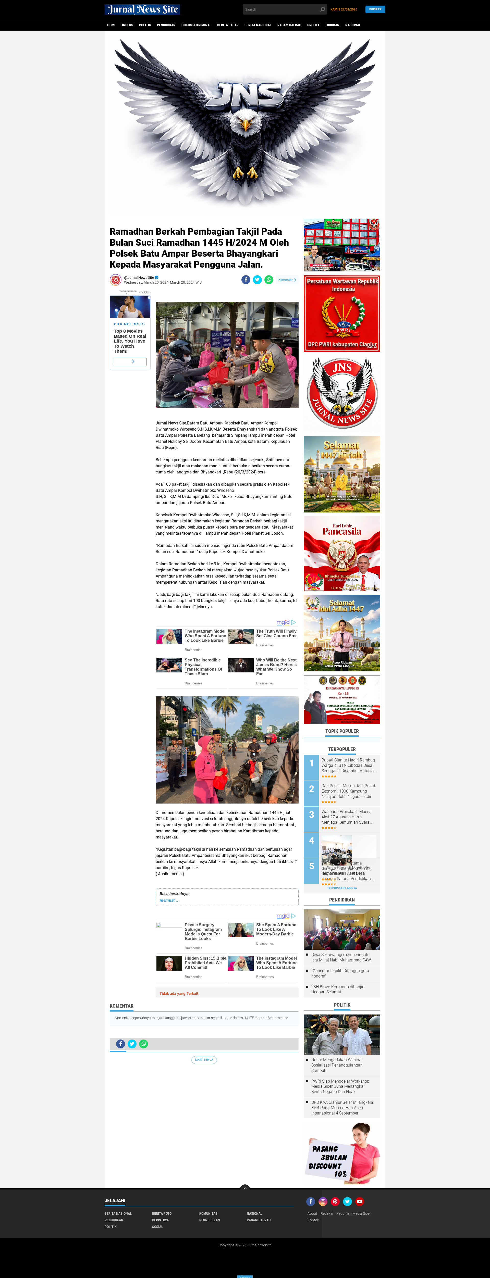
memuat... (169, 900)
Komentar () (287, 280)
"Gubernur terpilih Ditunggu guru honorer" (340, 973)
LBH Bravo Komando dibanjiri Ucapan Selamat (337, 989)
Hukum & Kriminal (196, 25)
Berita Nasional (258, 25)
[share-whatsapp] (268, 279)
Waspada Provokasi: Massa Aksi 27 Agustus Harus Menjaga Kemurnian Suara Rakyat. (347, 817)
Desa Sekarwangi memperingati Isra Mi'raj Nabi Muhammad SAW (341, 957)
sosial (157, 1227)
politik (145, 25)
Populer (375, 9)
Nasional (353, 25)
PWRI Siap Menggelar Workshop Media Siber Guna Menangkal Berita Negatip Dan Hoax (340, 1086)
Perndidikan (209, 1220)
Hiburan (332, 25)
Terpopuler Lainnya (342, 888)
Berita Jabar (228, 25)
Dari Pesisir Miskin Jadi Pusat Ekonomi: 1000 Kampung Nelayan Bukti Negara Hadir (348, 791)
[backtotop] (245, 1189)
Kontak (313, 1220)
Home (111, 25)
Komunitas (208, 1213)
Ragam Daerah (289, 25)
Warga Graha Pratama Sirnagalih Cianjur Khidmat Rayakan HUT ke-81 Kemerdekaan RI (346, 868)
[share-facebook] (245, 279)
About (312, 1213)
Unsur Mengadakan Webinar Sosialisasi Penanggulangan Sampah (337, 1065)
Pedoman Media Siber (353, 1213)
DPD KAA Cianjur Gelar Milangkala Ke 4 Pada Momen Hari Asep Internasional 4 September (342, 1108)
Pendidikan (166, 25)
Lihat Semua (204, 1059)
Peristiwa (160, 1220)
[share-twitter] (257, 279)
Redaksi (327, 1213)
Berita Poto (162, 1213)
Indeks (127, 25)
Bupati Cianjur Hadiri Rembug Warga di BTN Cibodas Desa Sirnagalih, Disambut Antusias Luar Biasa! (349, 765)
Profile (313, 25)
